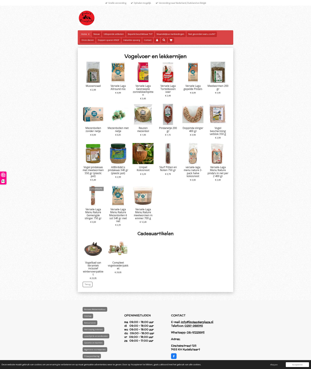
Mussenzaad (93, 85)
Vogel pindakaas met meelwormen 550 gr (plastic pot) (93, 172)
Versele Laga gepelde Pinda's (193, 87)
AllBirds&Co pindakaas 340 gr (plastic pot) (118, 170)
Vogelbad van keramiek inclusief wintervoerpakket (93, 268)
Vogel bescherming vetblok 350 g (218, 131)
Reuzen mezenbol (143, 129)
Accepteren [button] (297, 364)
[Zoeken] (164, 40)
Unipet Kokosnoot (143, 169)
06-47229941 (195, 332)
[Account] (157, 40)
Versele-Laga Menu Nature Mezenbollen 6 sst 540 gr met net (118, 215)
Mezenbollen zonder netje (93, 129)
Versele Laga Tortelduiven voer (168, 88)
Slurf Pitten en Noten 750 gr (168, 169)
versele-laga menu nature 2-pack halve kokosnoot (193, 172)
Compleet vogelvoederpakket (118, 265)
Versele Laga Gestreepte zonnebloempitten (143, 90)
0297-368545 (193, 326)
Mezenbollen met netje (118, 129)
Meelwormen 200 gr (217, 87)
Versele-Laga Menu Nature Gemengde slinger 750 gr (93, 214)
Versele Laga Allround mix (118, 87)
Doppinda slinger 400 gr (193, 129)
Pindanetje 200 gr (168, 129)
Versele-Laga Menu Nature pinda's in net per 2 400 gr (217, 172)
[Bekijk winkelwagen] (171, 40)
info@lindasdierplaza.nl (197, 322)
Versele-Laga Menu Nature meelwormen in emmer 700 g (143, 214)
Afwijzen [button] (274, 364)
